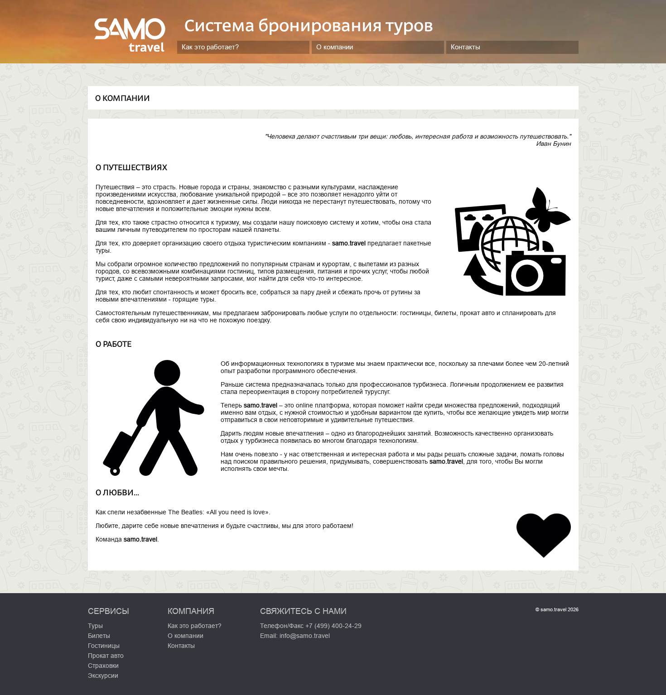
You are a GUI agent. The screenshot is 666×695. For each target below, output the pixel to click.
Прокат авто (106, 655)
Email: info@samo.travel (295, 635)
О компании (334, 47)
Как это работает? (210, 47)
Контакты (465, 47)
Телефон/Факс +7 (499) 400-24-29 (311, 625)
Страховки (103, 665)
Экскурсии (103, 675)
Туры (95, 625)
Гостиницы (104, 645)
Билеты (99, 635)
